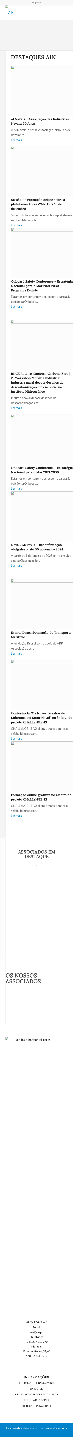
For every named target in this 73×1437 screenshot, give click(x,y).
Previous (3, 31)
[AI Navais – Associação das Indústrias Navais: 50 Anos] (42, 91)
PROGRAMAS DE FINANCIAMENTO (36, 1383)
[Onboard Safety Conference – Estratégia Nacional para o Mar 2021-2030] (42, 439)
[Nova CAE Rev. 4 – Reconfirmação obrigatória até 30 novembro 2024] (42, 516)
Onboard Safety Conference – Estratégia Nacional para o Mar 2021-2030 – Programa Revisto (42, 285)
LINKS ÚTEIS (36, 1388)
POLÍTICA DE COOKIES (36, 1400)
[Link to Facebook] (54, 1432)
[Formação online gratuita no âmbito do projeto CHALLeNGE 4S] (42, 766)
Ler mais (16, 140)
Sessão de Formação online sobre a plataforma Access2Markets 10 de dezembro (38, 204)
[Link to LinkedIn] (59, 1432)
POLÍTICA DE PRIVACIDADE (37, 1406)
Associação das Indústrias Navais (28, 1428)
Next (70, 31)
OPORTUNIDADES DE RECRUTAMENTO (36, 1394)
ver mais (43, 932)
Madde (64, 1428)
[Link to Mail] (65, 1432)
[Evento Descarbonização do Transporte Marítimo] (42, 604)
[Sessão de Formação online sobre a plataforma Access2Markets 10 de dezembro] (42, 171)
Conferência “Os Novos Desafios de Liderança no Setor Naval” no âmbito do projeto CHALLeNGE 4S (41, 717)
